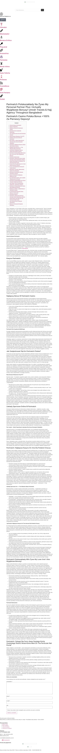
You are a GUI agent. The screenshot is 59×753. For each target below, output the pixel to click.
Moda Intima (5, 66)
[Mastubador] (1, 30)
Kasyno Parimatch (14, 126)
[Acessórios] (1, 50)
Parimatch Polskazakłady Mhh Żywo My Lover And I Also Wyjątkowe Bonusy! (18, 154)
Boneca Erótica (6, 40)
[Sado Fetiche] (1, 69)
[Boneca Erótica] (1, 37)
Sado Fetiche (5, 73)
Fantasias (3, 60)
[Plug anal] (1, 43)
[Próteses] (1, 76)
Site (7, 705)
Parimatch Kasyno (14, 194)
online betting (25, 248)
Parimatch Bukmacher (14, 157)
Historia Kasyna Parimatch (15, 125)
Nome (8, 696)
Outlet (2, 99)
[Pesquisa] (42, 10)
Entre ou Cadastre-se (5, 16)
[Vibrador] (1, 24)
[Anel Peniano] (1, 89)
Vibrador (3, 27)
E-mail (8, 700)
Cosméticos (4, 86)
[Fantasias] (1, 56)
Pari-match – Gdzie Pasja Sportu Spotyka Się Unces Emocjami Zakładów (17, 142)
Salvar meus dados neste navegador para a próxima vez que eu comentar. (23, 710)
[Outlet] (1, 96)
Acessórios (4, 53)
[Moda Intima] (1, 63)
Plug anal (3, 47)
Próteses (3, 80)
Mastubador (4, 34)
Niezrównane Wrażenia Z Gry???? (17, 136)
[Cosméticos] (1, 82)
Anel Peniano (5, 93)
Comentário (9, 681)
